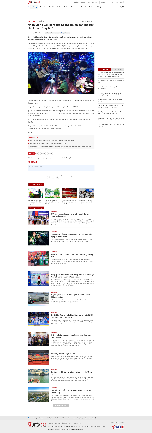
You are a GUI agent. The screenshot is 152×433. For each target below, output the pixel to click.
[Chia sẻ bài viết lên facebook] (29, 33)
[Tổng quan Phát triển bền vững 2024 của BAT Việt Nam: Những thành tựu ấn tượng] (38, 278)
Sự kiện (99, 7)
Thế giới (51, 7)
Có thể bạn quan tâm (36, 184)
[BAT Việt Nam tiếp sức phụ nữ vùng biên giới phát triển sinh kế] (38, 218)
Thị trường (43, 7)
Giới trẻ (66, 7)
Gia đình (58, 7)
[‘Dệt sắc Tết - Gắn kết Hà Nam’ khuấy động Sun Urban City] (38, 394)
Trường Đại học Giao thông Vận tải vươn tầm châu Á (52, 202)
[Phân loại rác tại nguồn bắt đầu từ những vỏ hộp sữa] (38, 258)
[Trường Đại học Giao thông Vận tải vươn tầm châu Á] (52, 193)
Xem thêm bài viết (61, 405)
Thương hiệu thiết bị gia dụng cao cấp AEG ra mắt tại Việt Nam (69, 202)
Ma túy (37, 158)
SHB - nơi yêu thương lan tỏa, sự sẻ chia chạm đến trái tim (71, 336)
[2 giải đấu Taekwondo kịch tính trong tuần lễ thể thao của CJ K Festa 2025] (38, 319)
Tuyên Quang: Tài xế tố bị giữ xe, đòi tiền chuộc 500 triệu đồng (71, 296)
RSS (123, 7)
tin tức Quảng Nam (67, 158)
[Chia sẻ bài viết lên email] (36, 33)
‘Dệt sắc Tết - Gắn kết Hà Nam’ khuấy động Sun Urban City (71, 391)
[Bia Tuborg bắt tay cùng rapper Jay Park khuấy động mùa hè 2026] (38, 238)
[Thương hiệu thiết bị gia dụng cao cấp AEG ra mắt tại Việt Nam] (69, 193)
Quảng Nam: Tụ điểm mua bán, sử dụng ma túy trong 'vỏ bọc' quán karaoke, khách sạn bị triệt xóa (60, 146)
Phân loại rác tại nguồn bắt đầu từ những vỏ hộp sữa (72, 255)
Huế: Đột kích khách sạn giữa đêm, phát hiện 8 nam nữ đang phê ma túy (52, 140)
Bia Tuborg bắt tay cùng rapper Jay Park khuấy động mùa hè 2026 (71, 235)
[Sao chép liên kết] (39, 33)
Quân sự (91, 7)
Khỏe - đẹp (74, 7)
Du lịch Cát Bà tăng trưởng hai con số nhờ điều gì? (71, 373)
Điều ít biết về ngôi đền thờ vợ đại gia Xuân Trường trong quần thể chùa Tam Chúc (111, 119)
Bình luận (31, 153)
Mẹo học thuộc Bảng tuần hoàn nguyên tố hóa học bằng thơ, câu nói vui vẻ (110, 106)
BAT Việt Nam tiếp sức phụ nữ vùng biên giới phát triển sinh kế (70, 215)
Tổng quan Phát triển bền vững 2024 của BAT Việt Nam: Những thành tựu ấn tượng (72, 275)
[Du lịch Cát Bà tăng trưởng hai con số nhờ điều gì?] (38, 376)
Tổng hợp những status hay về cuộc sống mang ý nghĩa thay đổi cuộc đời (110, 113)
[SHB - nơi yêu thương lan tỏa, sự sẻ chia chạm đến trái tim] (38, 339)
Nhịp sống (40, 21)
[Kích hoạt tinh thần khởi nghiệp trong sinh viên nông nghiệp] (35, 193)
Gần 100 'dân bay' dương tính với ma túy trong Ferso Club (48, 143)
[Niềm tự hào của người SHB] (38, 357)
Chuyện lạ (83, 7)
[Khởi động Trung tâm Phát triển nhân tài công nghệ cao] (86, 193)
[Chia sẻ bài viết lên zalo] (32, 33)
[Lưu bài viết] (43, 33)
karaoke (56, 158)
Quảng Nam (46, 158)
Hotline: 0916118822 (93, 2)
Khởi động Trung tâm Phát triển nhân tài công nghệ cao (86, 202)
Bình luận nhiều (118, 69)
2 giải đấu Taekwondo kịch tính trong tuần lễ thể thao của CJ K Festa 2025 (72, 316)
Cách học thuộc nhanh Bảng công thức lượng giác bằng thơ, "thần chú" (109, 94)
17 (120, 95)
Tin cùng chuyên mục (36, 208)
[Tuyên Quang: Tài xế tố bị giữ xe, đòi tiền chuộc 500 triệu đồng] (38, 299)
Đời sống (34, 7)
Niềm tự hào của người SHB (63, 353)
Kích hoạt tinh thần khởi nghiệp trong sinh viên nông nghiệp (35, 202)
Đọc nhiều (105, 69)
